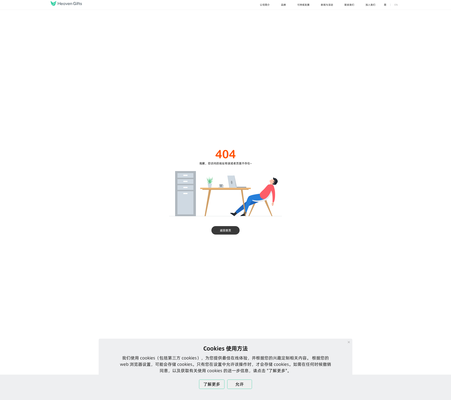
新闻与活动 (327, 5)
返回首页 (225, 230)
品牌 (283, 5)
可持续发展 (303, 5)
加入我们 (370, 5)
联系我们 (349, 5)
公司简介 (265, 5)
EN (396, 5)
